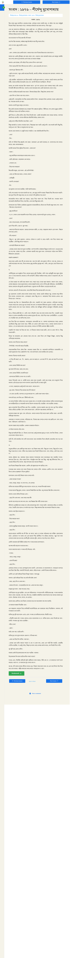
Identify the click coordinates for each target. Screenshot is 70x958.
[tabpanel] (35, 347)
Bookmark (15, 673)
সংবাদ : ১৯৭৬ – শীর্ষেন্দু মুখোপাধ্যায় (36, 15)
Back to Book (32, 681)
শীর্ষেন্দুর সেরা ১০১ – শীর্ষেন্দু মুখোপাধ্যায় (18, 15)
